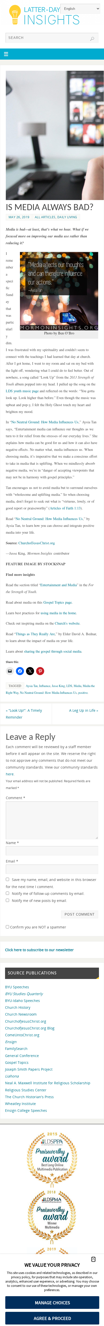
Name (12, 842)
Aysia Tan (32, 686)
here (10, 774)
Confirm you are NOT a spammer (37, 927)
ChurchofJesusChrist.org (25, 1021)
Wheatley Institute (20, 1103)
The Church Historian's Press (29, 1096)
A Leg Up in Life (83, 710)
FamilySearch (16, 1048)
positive (83, 693)
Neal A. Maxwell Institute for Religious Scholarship (47, 1083)
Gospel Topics (17, 1062)
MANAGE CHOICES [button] (52, 1303)
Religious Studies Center (25, 1090)
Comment (15, 797)
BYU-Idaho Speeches (22, 1000)
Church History (17, 1007)
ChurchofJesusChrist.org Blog (30, 1028)
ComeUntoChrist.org (22, 1035)
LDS (69, 686)
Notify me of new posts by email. (39, 900)
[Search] (92, 38)
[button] (93, 1259)
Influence (44, 686)
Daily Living (67, 217)
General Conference (22, 1055)
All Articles (45, 217)
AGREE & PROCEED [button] (52, 1318)
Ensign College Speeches (26, 1110)
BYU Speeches (17, 987)
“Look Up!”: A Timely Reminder (24, 714)
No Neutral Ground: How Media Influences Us (48, 693)
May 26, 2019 (19, 217)
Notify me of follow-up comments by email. (48, 893)
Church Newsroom (21, 1014)
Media (77, 686)
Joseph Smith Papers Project (29, 1069)
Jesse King (58, 686)
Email (12, 861)
